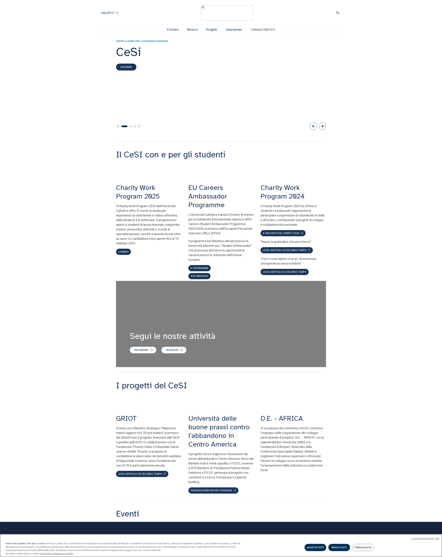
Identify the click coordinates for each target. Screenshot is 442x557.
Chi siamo (126, 67)
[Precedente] (313, 126)
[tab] (118, 126)
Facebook (172, 350)
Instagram (141, 350)
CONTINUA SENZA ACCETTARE (425, 539)
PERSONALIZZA (363, 547)
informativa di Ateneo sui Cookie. (56, 553)
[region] (221, 545)
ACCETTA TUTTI (315, 547)
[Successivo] (322, 126)
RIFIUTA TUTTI (339, 547)
